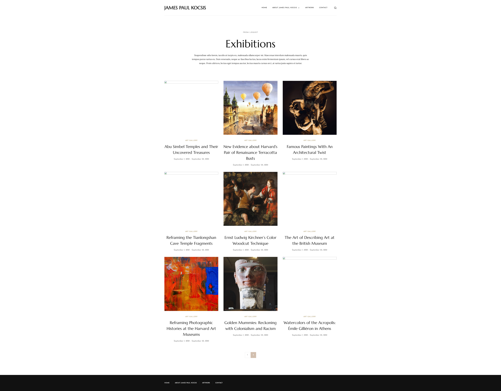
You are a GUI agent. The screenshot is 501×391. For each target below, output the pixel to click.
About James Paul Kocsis (284, 7)
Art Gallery (191, 140)
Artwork (309, 7)
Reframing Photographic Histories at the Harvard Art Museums (191, 328)
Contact (323, 7)
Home (264, 7)
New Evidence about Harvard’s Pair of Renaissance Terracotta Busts (250, 152)
